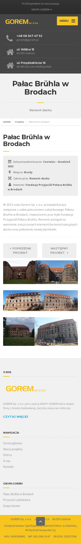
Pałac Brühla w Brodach (18, 494)
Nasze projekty (13, 449)
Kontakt (8, 467)
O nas (6, 461)
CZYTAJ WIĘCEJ (15, 417)
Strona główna (12, 443)
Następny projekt (59, 251)
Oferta (7, 455)
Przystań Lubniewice (16, 500)
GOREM (7, 121)
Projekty (19, 121)
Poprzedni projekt (21, 251)
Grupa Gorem (11, 506)
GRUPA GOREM (40, 9)
